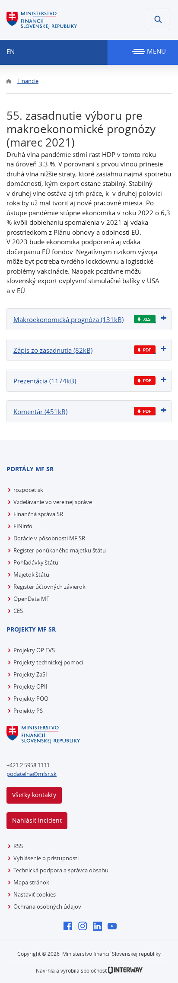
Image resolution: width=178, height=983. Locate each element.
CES (18, 611)
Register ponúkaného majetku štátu (59, 550)
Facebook (70, 927)
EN (10, 51)
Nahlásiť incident (37, 820)
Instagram (85, 927)
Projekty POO (30, 698)
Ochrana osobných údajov (47, 906)
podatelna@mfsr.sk (31, 774)
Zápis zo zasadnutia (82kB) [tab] (52, 350)
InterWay (125, 970)
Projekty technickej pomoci (48, 662)
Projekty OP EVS (34, 650)
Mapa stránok (31, 882)
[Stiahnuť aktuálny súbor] (145, 319)
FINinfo (22, 526)
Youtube (114, 927)
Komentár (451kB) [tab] (40, 411)
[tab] (89, 319)
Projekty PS (28, 711)
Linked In (99, 927)
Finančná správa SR (38, 514)
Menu (155, 51)
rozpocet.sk (28, 490)
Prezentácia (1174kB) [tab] (44, 381)
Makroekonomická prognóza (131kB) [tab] (68, 319)
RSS (18, 846)
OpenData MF (31, 599)
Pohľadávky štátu (35, 562)
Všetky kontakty (34, 795)
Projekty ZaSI (30, 674)
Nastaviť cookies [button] (34, 894)
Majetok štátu (31, 574)
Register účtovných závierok (49, 586)
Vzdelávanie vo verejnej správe (52, 502)
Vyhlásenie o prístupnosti (46, 858)
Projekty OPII (30, 686)
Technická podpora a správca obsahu (60, 870)
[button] (158, 19)
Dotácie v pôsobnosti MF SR (49, 538)
